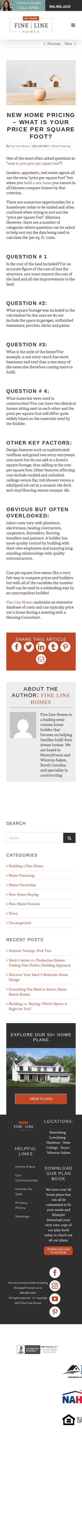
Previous (54, 44)
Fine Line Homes (19, 146)
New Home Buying (23, 894)
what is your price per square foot (33, 163)
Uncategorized (20, 923)
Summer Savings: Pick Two (30, 951)
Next (68, 44)
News (13, 913)
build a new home (37, 183)
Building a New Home (26, 866)
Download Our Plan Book (58, 1251)
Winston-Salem (58, 1152)
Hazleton (53, 1142)
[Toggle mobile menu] (73, 25)
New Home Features (24, 904)
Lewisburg (57, 1137)
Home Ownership (22, 885)
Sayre (65, 1147)
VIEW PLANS (41, 1099)
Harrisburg (57, 1132)
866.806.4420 (28, 1292)
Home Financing (61, 146)
